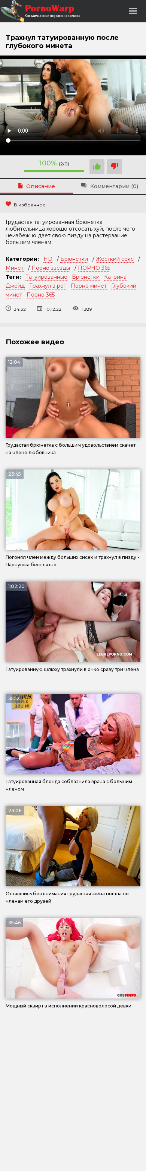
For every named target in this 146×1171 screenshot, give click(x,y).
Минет (15, 268)
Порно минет (89, 285)
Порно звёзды (50, 268)
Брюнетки (74, 259)
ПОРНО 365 (94, 268)
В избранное (30, 205)
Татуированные (46, 276)
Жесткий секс (115, 259)
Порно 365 (41, 294)
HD (47, 259)
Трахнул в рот (47, 285)
